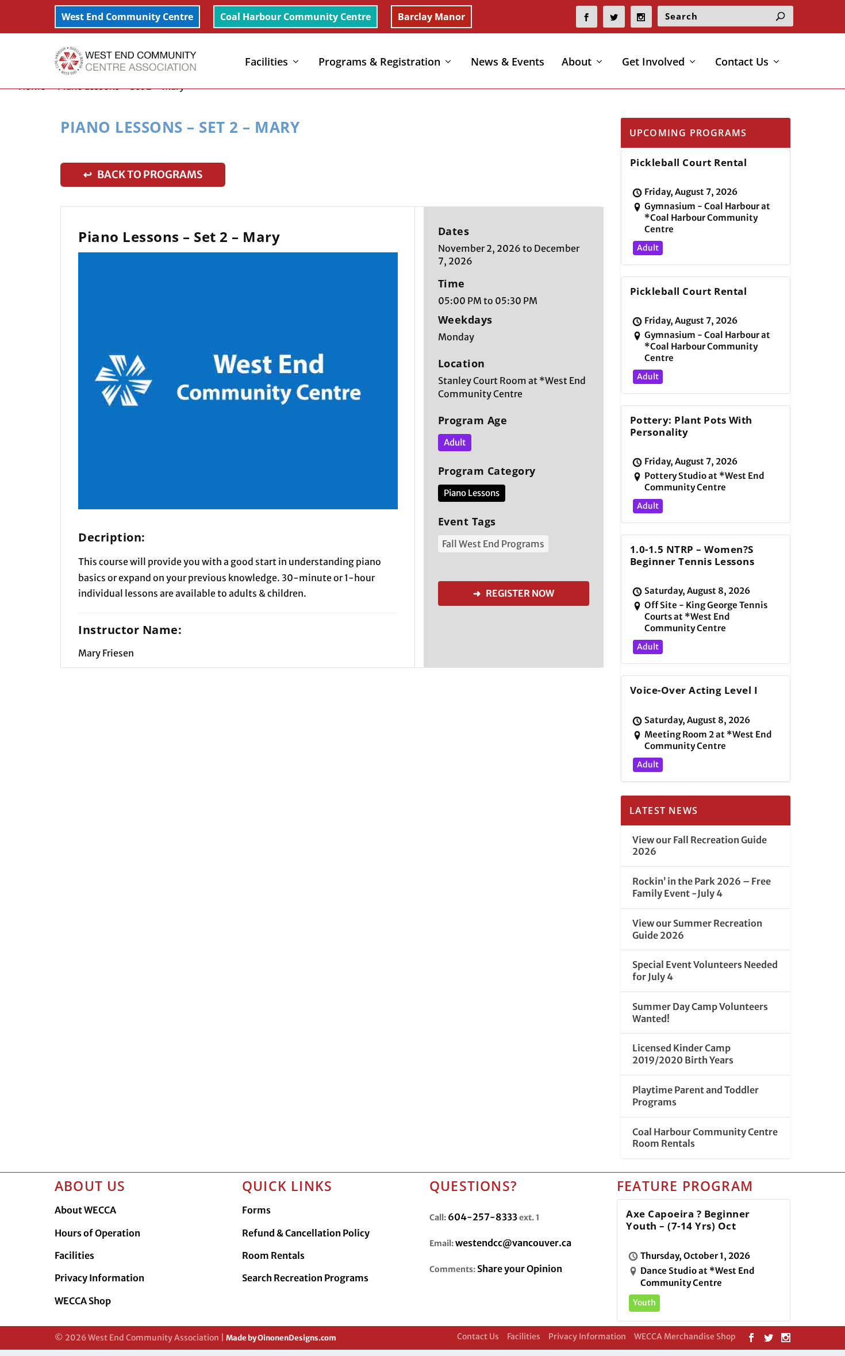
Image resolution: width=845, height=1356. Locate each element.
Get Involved (653, 62)
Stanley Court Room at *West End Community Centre (512, 387)
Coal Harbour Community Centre (295, 16)
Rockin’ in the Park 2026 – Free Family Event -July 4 (701, 887)
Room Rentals (273, 1255)
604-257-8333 (482, 1217)
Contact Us (742, 62)
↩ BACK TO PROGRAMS (142, 174)
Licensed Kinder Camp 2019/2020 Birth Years (682, 1054)
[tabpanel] (238, 380)
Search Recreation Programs (305, 1278)
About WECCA (85, 1210)
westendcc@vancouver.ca (513, 1243)
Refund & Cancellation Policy (306, 1233)
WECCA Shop (83, 1301)
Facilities (266, 62)
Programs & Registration (379, 62)
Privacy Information (99, 1278)
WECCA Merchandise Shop (685, 1336)
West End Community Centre (127, 16)
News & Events (507, 62)
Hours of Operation (97, 1233)
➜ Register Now (513, 593)
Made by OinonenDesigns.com (281, 1338)
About (577, 62)
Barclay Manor (431, 16)
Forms (256, 1210)
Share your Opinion (519, 1268)
